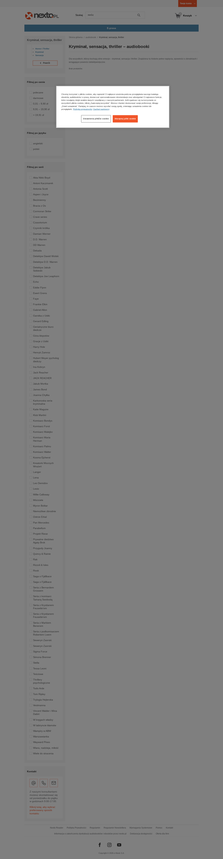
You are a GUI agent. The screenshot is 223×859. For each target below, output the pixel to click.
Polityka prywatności (82, 109)
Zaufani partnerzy (101, 109)
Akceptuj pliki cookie (125, 119)
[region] (112, 107)
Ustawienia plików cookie (96, 119)
